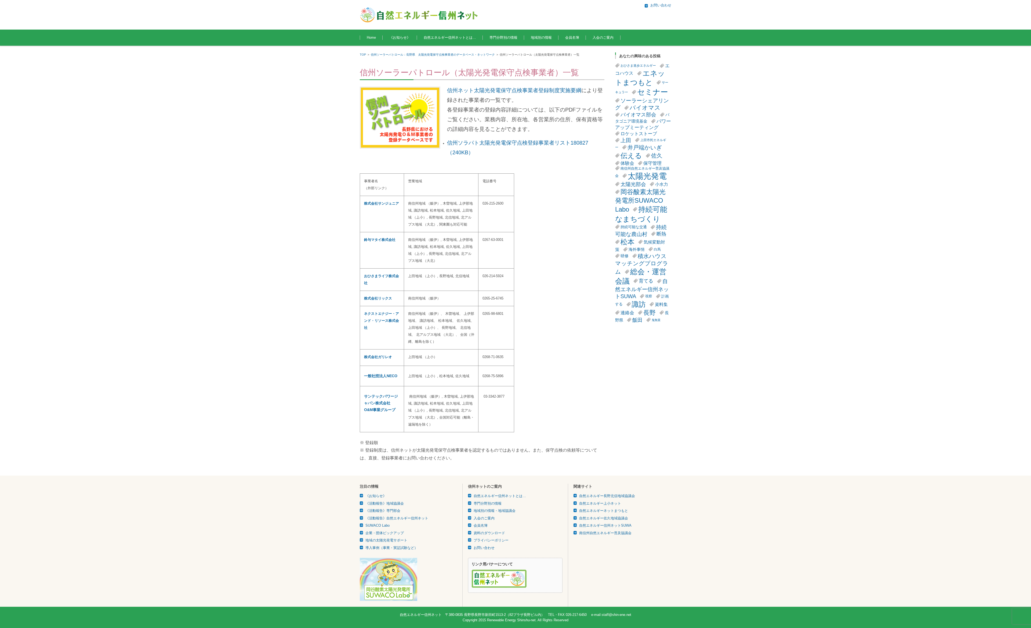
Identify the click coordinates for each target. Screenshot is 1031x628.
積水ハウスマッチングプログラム (641, 264)
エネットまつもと (640, 78)
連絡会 (627, 312)
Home (371, 37)
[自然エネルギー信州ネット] (419, 15)
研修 (624, 256)
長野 (649, 312)
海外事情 (637, 249)
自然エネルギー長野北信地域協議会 (607, 496)
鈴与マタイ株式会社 (379, 240)
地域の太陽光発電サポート (386, 540)
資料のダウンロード (489, 533)
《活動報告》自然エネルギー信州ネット (396, 518)
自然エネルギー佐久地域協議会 (603, 518)
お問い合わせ (484, 548)
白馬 (657, 249)
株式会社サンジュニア (381, 203)
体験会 (627, 163)
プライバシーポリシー (491, 540)
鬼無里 (656, 320)
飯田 (637, 320)
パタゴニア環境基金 (642, 118)
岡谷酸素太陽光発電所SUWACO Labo (640, 200)
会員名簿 (572, 37)
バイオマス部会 (638, 114)
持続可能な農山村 (641, 230)
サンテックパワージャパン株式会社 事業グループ (381, 403)
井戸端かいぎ (644, 147)
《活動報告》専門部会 (382, 511)
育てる (646, 281)
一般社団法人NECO (380, 376)
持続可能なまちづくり (641, 214)
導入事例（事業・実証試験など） (391, 548)
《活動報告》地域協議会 (384, 503)
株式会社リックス (378, 298)
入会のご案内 (603, 37)
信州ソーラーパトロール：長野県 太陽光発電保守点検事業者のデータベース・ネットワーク (433, 54)
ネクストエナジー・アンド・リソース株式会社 (381, 321)
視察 (648, 296)
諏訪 (639, 304)
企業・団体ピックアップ (384, 533)
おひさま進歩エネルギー (638, 65)
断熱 (661, 234)
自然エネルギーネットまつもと (603, 511)
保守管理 (652, 163)
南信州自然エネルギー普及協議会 (605, 533)
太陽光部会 (633, 184)
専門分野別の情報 (503, 37)
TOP (363, 54)
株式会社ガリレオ (378, 357)
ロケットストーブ (638, 133)
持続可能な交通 (633, 227)
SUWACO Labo (377, 525)
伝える (631, 156)
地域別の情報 (541, 37)
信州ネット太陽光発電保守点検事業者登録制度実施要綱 (514, 90)
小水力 (661, 184)
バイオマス (645, 108)
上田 (625, 140)
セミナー (652, 92)
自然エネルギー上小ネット (600, 503)
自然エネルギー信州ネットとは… (450, 37)
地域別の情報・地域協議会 (495, 511)
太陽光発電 (647, 176)
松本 (627, 242)
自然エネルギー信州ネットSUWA (642, 288)
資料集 (661, 304)
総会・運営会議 (640, 276)
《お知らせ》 (399, 37)
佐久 (656, 155)
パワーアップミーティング (643, 124)
